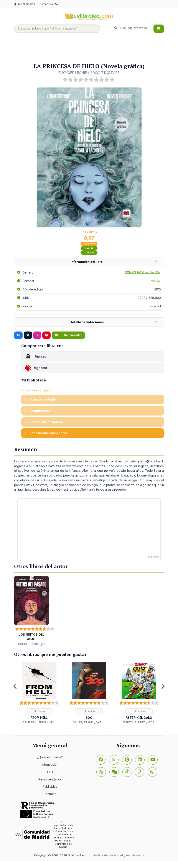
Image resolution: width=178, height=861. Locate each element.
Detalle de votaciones (87, 322)
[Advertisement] (93, 49)
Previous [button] (15, 686)
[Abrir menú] (158, 29)
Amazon (41, 356)
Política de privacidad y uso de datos (119, 855)
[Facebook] (100, 760)
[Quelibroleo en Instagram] (37, 335)
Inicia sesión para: (38, 390)
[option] (39, 693)
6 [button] (95, 728)
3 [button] (76, 728)
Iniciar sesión (27, 4)
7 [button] (102, 728)
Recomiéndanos (50, 779)
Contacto (49, 794)
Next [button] (163, 686)
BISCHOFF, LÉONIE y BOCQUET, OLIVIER (89, 72)
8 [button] (108, 728)
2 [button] (69, 728)
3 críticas (90, 711)
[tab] (89, 262)
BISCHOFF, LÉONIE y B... (31, 644)
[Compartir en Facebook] (18, 335)
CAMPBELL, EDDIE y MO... (39, 722)
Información (50, 764)
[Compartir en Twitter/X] (28, 335)
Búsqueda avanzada (132, 28)
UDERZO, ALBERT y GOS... (139, 722)
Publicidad (50, 786)
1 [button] (63, 728)
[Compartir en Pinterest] (46, 335)
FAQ (50, 772)
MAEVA (155, 280)
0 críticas (89, 252)
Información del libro (87, 262)
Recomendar (73, 335)
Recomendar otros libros (48, 433)
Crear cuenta (49, 4)
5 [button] (89, 728)
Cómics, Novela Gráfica (142, 272)
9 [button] (115, 728)
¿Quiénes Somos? (50, 757)
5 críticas (40, 711)
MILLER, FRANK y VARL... (89, 722)
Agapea (40, 368)
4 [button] (82, 728)
